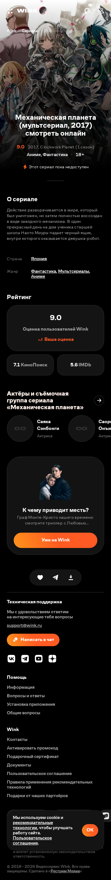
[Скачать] (70, 577)
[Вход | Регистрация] (100, 10)
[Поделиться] (55, 577)
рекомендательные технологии (33, 825)
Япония (39, 258)
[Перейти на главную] (49, 11)
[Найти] (87, 10)
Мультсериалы (73, 271)
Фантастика (43, 271)
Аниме (38, 276)
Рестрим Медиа (65, 871)
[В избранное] (40, 577)
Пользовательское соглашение (32, 840)
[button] (11, 11)
